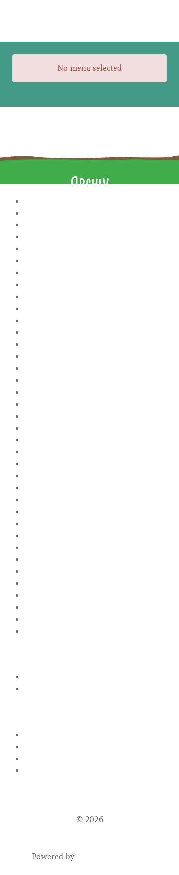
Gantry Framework (112, 856)
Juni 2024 (95, 332)
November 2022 (95, 512)
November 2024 (95, 273)
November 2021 (95, 631)
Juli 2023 (95, 416)
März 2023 (95, 464)
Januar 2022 (95, 607)
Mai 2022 (95, 559)
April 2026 (95, 225)
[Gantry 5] (89, 20)
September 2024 (95, 297)
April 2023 (95, 452)
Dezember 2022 (95, 500)
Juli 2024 (95, 321)
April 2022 (95, 571)
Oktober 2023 (95, 380)
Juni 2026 (95, 201)
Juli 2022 (95, 536)
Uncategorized (95, 689)
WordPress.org (95, 770)
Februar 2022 (95, 595)
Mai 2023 (96, 440)
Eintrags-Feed (96, 747)
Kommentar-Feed (95, 759)
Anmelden (95, 735)
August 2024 (96, 309)
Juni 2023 (95, 428)
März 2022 (95, 583)
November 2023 (96, 368)
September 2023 (95, 392)
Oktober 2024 (95, 285)
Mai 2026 (95, 213)
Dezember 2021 (95, 619)
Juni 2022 (95, 547)
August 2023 (95, 404)
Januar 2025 (96, 261)
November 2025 (96, 249)
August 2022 (96, 524)
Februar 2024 (95, 344)
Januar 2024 (95, 356)
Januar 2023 (96, 488)
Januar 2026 (95, 237)
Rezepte (96, 677)
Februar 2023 (95, 476)
